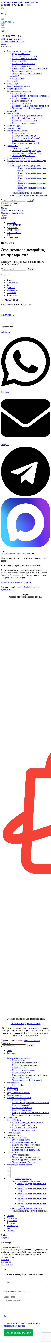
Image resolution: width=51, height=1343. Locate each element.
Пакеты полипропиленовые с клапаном (30, 96)
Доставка (11, 287)
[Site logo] (13, 44)
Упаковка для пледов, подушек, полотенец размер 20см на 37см (26, 151)
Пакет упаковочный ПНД (24, 135)
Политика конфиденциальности (16, 582)
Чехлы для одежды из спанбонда (27, 193)
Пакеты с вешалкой (21, 98)
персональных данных (14, 1326)
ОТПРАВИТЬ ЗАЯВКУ (18, 1332)
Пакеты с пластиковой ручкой (26, 138)
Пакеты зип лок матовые (23, 63)
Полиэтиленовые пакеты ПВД (26, 143)
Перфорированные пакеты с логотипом (30, 106)
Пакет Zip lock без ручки (23, 118)
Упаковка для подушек (22, 71)
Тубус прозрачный (20, 148)
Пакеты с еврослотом (22, 101)
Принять (5, 1259)
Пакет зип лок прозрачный (24, 56)
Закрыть (5, 1237)
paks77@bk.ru (7, 22)
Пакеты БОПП (19, 61)
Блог (9, 285)
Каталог (10, 280)
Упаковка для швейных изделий (27, 73)
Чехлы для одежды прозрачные (26, 165)
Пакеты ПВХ (18, 78)
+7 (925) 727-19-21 (12, 36)
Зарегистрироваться (10, 1247)
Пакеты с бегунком (21, 66)
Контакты (11, 292)
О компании (12, 282)
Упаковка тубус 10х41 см (23, 155)
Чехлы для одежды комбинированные (29, 195)
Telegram (5, 31)
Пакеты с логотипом (21, 103)
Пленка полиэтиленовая (23, 140)
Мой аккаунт (12, 290)
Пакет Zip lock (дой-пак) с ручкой (27, 116)
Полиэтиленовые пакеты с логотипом (29, 68)
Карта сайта (12, 295)
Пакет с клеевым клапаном (24, 58)
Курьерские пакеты (21, 53)
